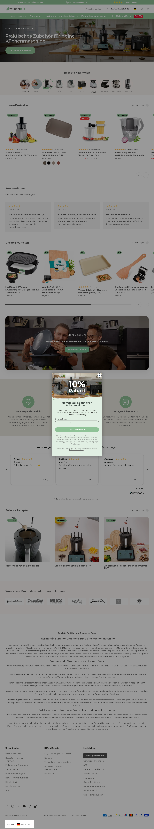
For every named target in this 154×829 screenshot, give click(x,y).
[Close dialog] (99, 375)
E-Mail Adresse (61, 419)
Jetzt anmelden (77, 430)
